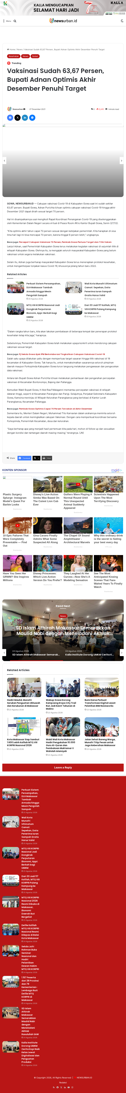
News (19, 49)
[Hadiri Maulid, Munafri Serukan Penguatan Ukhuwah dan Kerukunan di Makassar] (24, 687)
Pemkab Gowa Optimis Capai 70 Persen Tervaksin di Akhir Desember (55, 408)
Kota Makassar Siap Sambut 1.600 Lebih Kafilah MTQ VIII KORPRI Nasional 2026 (23, 742)
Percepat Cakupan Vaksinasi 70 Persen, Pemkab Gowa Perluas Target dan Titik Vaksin (65, 242)
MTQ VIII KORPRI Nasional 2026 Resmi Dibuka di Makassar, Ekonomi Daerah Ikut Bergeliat (30, 907)
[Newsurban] (63, 21)
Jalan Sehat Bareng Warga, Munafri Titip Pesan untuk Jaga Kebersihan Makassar (100, 742)
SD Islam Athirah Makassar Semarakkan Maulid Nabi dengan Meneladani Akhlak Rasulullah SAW (30, 1021)
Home (12, 49)
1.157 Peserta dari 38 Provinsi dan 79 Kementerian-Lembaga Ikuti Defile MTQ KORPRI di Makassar (30, 989)
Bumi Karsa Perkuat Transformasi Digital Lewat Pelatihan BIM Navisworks (100, 702)
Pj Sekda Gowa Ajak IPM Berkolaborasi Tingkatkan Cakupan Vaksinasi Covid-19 (62, 354)
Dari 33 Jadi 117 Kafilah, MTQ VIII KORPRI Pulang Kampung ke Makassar (100, 309)
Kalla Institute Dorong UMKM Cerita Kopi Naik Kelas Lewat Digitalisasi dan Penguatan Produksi (63, 633)
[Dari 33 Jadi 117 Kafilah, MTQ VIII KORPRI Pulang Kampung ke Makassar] (73, 309)
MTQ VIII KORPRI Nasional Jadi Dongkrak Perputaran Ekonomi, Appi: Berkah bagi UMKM (30, 858)
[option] (63, 160)
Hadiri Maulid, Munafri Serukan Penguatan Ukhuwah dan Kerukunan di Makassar (23, 702)
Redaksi (63, 1082)
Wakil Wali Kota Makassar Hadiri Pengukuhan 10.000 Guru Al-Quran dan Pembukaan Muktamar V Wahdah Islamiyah (60, 745)
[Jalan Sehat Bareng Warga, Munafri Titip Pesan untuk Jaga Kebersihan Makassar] (102, 727)
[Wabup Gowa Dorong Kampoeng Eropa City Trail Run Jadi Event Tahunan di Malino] (63, 687)
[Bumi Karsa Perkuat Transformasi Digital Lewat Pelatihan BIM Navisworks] (102, 687)
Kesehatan (14, 56)
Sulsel (35, 56)
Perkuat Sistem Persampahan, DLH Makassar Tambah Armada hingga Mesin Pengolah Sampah (30, 799)
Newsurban (18, 109)
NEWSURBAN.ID (84, 1077)
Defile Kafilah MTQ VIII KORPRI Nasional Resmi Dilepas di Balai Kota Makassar (30, 932)
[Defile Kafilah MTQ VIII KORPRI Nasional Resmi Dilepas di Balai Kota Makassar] (10, 929)
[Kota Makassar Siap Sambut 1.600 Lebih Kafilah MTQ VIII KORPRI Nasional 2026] (24, 727)
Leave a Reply (63, 767)
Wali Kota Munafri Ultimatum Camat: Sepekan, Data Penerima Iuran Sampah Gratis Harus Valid (30, 829)
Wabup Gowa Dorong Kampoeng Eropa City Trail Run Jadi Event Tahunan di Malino (61, 704)
